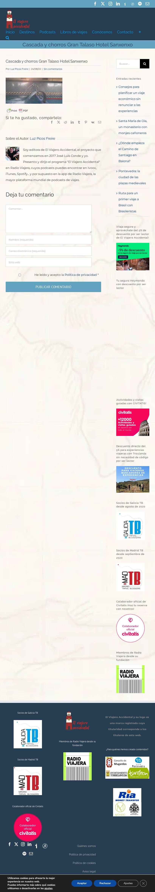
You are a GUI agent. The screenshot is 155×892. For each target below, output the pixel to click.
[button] (7, 37)
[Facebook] (10, 844)
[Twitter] (16, 844)
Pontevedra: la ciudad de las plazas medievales (132, 177)
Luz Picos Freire (19, 68)
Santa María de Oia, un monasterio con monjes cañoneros (133, 127)
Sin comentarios (53, 68)
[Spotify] (24, 854)
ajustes (48, 888)
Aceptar (82, 883)
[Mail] (31, 854)
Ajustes (128, 883)
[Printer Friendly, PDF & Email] (17, 110)
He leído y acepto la (66, 275)
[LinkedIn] (29, 844)
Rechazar (105, 883)
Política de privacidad (81, 275)
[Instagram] (23, 844)
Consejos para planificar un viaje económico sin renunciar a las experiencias (132, 99)
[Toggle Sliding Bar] (140, 32)
